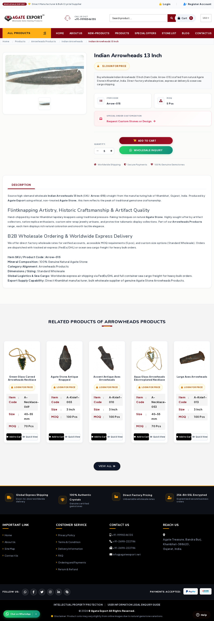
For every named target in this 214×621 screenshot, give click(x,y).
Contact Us (203, 33)
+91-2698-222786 (124, 541)
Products (122, 33)
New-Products (98, 33)
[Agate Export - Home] (27, 18)
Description (21, 184)
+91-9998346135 (122, 534)
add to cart (147, 140)
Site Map (10, 548)
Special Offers (145, 33)
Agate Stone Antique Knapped (64, 378)
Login (166, 4)
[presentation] (5, 392)
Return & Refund (68, 569)
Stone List (169, 33)
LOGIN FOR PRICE (23, 387)
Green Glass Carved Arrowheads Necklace (22, 378)
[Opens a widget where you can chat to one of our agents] (201, 615)
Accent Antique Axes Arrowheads (107, 378)
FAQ (60, 555)
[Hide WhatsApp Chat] (36, 614)
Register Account (199, 4)
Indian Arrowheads (72, 41)
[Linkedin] (58, 592)
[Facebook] (42, 592)
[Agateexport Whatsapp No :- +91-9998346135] (25, 592)
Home (60, 33)
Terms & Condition (69, 542)
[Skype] (67, 592)
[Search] (172, 18)
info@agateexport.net (127, 554)
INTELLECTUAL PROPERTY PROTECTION (78, 604)
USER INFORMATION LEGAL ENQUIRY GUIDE (134, 604)
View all (105, 466)
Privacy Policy (66, 535)
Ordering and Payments (72, 562)
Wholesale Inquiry (148, 150)
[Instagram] (50, 592)
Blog (185, 33)
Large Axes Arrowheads (192, 376)
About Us (76, 33)
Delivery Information (70, 548)
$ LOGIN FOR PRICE (114, 66)
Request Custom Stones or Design (129, 121)
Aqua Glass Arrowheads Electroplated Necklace (149, 378)
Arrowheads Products (43, 41)
